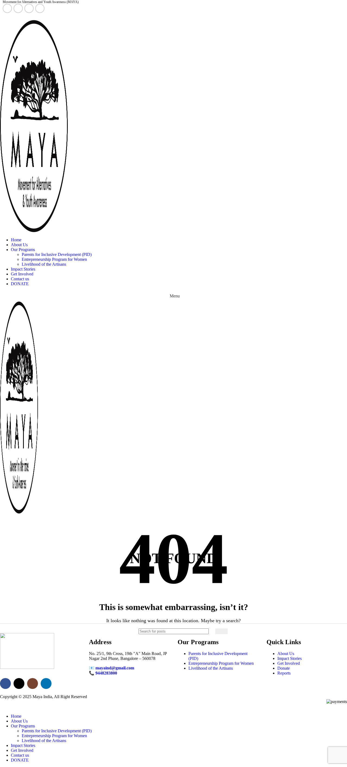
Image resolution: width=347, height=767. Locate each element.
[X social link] (18, 8)
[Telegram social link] (31, 16)
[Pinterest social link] (18, 16)
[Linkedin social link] (39, 8)
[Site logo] (34, 230)
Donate (283, 668)
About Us (285, 653)
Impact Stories (289, 658)
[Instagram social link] (29, 8)
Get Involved (288, 663)
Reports (284, 673)
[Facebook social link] (7, 8)
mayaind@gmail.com (114, 668)
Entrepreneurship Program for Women (54, 259)
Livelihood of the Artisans (44, 264)
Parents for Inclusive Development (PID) (57, 254)
